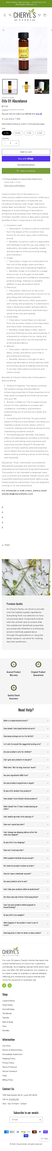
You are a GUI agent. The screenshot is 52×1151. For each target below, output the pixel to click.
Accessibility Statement (12, 1054)
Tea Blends (7, 1013)
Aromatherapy (8, 1009)
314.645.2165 (14, 1099)
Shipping (5, 109)
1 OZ (29, 133)
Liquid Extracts (8, 1001)
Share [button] (7, 545)
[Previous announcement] (3, 3)
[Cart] (44, 15)
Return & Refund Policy (12, 1050)
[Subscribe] (39, 1120)
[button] (4, 15)
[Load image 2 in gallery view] (26, 86)
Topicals (5, 1018)
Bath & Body (7, 1022)
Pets (4, 1026)
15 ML (18, 133)
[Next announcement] (48, 3)
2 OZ (39, 133)
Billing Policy (7, 1080)
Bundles (5, 1030)
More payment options (26, 164)
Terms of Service (9, 1067)
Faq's (4, 1076)
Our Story (6, 1046)
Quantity (5, 138)
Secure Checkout (9, 1071)
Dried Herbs (7, 1005)
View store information (14, 185)
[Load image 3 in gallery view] (41, 86)
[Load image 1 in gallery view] (9, 86)
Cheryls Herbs (21, 1144)
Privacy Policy (8, 1063)
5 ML (6, 133)
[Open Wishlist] (39, 15)
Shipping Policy (8, 1058)
